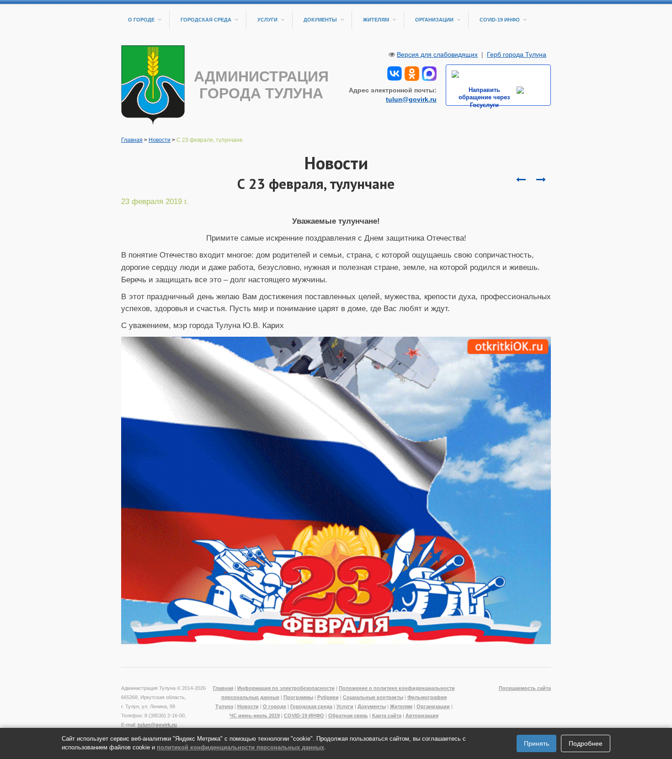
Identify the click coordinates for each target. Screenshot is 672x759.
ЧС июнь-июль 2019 (254, 715)
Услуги (267, 19)
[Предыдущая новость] (541, 180)
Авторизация (421, 715)
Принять (536, 743)
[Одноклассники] (412, 72)
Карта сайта (386, 715)
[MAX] (429, 72)
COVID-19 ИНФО (500, 19)
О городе (141, 19)
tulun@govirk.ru (411, 99)
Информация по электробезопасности (286, 688)
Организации (434, 19)
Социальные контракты (373, 697)
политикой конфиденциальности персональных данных (240, 747)
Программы (298, 697)
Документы (320, 19)
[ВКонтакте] (394, 72)
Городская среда (206, 19)
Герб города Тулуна (516, 54)
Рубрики (328, 697)
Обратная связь (348, 715)
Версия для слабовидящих (437, 54)
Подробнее (586, 743)
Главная (132, 140)
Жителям (376, 19)
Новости (160, 140)
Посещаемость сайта (525, 688)
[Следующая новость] (521, 180)
